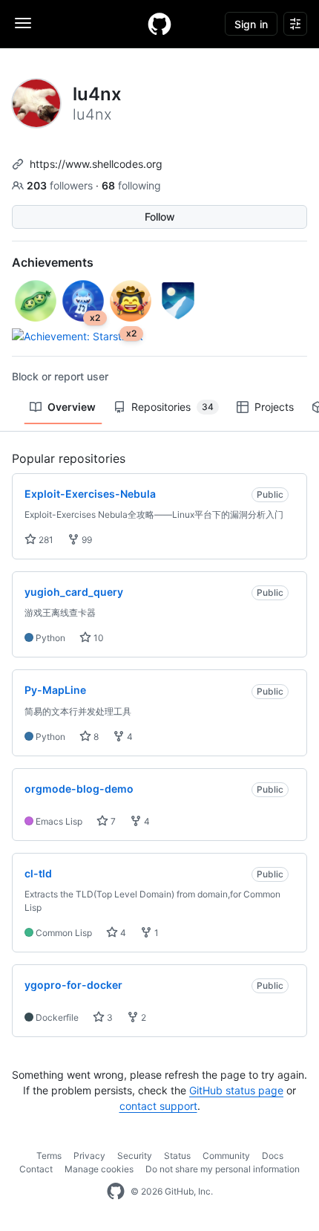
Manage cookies (99, 1169)
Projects (274, 406)
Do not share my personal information (222, 1169)
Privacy (89, 1155)
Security (134, 1155)
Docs (272, 1155)
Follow (160, 216)
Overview (71, 406)
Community (226, 1155)
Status (177, 1155)
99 (85, 539)
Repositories (172, 406)
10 (97, 637)
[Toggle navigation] (23, 23)
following (131, 185)
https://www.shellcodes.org (96, 163)
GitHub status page (236, 1090)
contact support (158, 1106)
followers (61, 185)
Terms (49, 1155)
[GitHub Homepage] (116, 1191)
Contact (36, 1169)
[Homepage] (159, 24)
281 (44, 539)
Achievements (52, 262)
